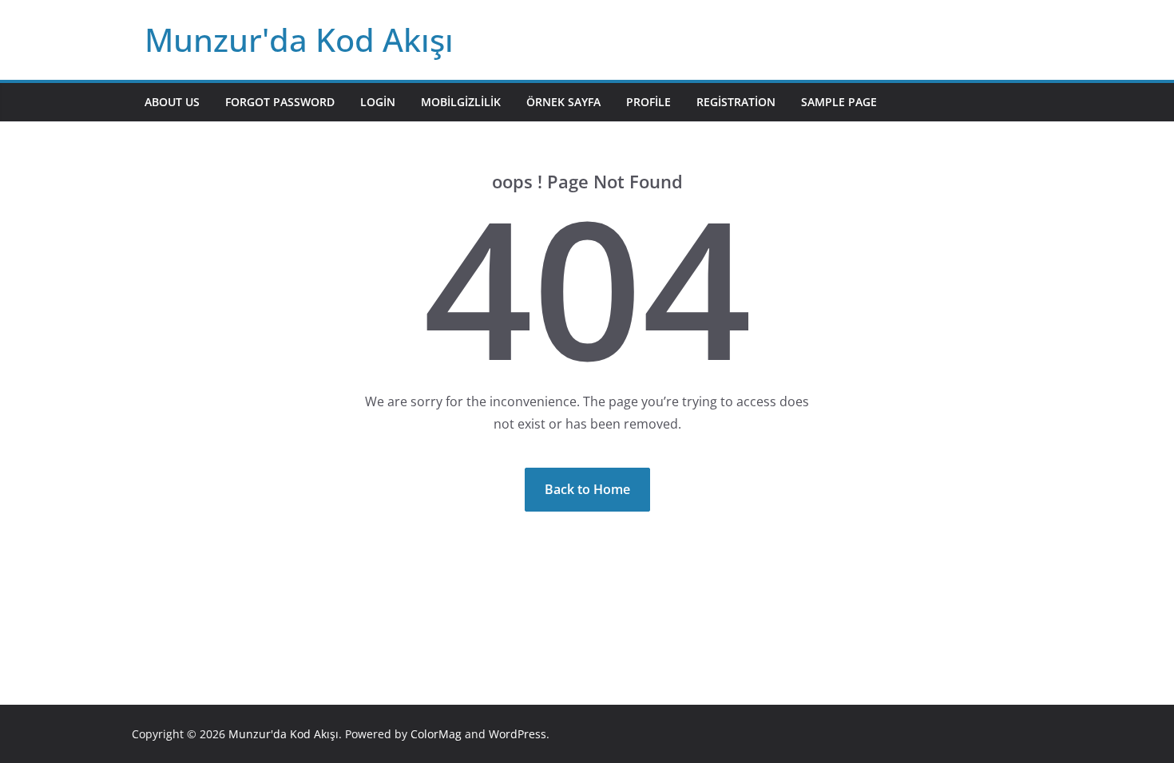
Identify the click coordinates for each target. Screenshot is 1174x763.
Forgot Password (280, 101)
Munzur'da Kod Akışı (299, 39)
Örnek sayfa (563, 101)
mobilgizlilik (461, 101)
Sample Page (839, 101)
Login (377, 101)
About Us (172, 101)
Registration (735, 101)
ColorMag (436, 733)
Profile (648, 101)
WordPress (517, 733)
